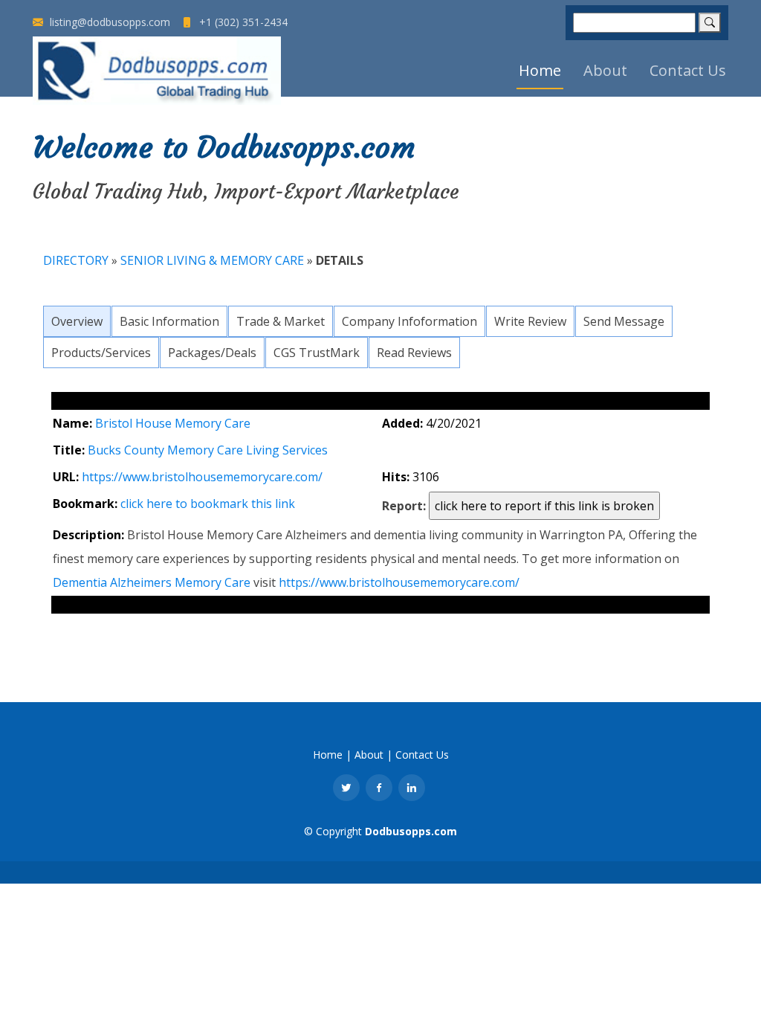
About (605, 70)
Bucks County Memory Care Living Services (208, 450)
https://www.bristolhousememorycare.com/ (202, 477)
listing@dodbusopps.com (108, 22)
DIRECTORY (76, 260)
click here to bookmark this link (207, 503)
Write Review (530, 321)
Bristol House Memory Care (172, 423)
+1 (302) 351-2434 (242, 22)
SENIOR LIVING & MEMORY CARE (212, 260)
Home (540, 70)
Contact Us (688, 70)
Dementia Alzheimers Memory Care (151, 582)
